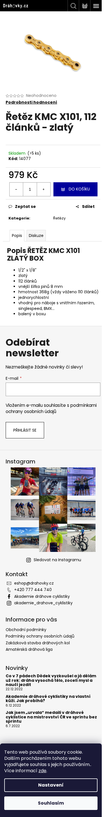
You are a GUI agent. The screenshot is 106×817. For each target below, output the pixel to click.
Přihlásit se (24, 430)
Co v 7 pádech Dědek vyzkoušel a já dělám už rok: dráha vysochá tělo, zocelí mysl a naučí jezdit (51, 680)
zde (42, 770)
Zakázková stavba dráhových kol (38, 643)
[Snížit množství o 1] (16, 189)
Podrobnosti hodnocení (31, 102)
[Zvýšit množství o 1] (43, 189)
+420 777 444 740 (33, 589)
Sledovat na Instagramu (57, 560)
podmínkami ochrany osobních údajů (51, 408)
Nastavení (51, 785)
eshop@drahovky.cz (34, 583)
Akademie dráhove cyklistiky (42, 596)
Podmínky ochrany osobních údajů (40, 636)
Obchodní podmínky (26, 629)
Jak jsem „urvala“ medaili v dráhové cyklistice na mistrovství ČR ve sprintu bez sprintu (51, 717)
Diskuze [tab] (36, 235)
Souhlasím (51, 803)
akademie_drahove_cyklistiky (43, 603)
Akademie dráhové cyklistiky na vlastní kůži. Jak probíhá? (48, 698)
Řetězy (59, 218)
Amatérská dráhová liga (29, 649)
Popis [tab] (17, 235)
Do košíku (79, 189)
